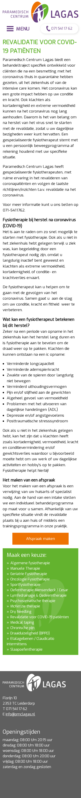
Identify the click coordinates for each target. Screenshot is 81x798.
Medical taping (22, 622)
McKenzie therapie (25, 606)
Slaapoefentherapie (26, 649)
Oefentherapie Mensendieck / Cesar (39, 590)
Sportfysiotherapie (25, 584)
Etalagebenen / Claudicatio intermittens (30, 641)
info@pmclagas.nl (20, 714)
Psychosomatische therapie (32, 600)
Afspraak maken (40, 538)
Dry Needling (21, 611)
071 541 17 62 (61, 28)
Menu (22, 29)
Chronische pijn (22, 627)
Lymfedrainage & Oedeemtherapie (38, 595)
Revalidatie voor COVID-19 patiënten (39, 617)
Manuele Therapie (25, 568)
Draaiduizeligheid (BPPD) (30, 633)
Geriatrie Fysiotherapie (28, 573)
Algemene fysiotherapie (30, 563)
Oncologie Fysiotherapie (30, 579)
